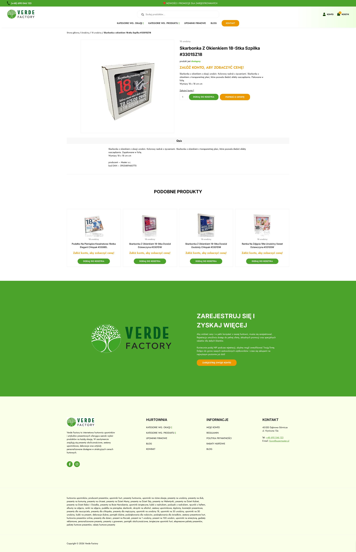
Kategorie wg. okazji (129, 23)
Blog (214, 23)
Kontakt (230, 23)
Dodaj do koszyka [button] (93, 261)
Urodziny (85, 32)
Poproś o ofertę (234, 97)
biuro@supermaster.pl (279, 440)
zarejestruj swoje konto (216, 362)
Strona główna (73, 32)
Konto (330, 14)
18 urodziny (96, 32)
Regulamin (213, 432)
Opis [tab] (179, 140)
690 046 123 (21, 3)
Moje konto (213, 427)
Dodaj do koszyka (203, 96)
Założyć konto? (187, 90)
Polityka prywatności (219, 438)
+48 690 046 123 (274, 437)
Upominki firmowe (195, 23)
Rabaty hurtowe (216, 443)
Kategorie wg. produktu (163, 23)
